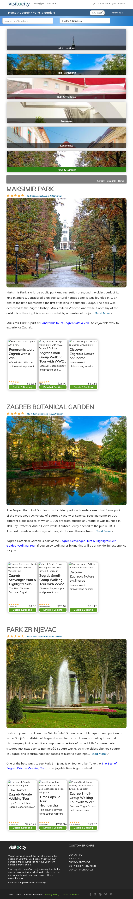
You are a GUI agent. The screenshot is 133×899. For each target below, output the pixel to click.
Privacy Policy (52, 894)
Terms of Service (70, 894)
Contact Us (75, 854)
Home (12, 12)
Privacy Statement (79, 862)
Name (121, 181)
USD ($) (38, 3)
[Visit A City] (17, 847)
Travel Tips (103, 3)
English (51, 3)
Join (114, 3)
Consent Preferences (81, 869)
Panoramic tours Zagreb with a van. (64, 323)
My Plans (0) (118, 12)
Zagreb (25, 12)
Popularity (111, 181)
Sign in (121, 3)
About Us (74, 858)
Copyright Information (82, 866)
